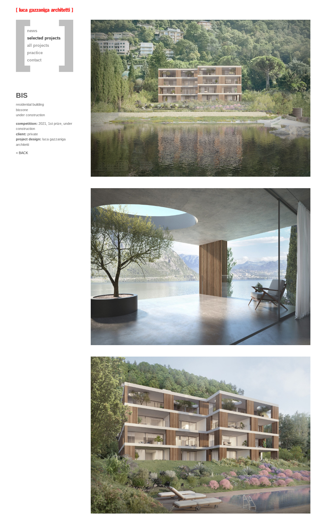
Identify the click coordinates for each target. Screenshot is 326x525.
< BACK (22, 153)
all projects (38, 45)
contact (34, 60)
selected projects (43, 38)
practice (35, 52)
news (32, 30)
